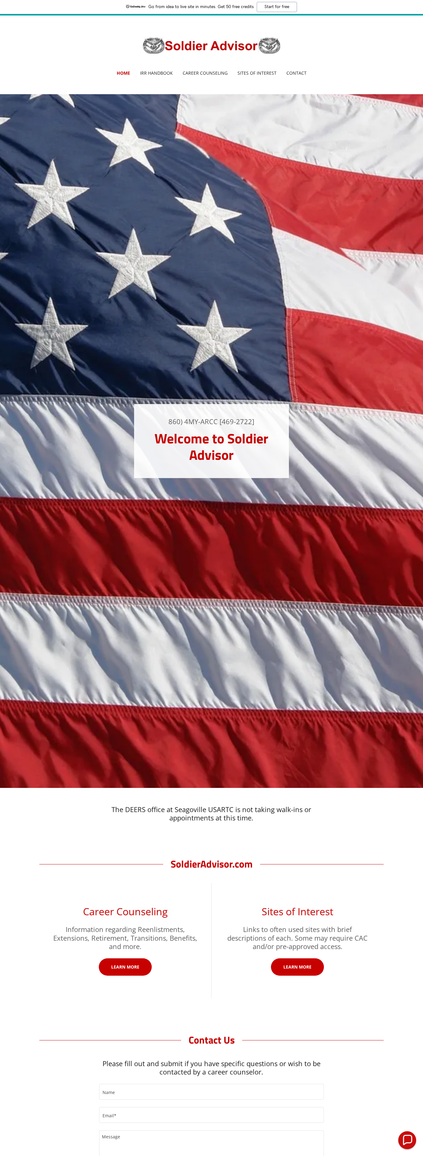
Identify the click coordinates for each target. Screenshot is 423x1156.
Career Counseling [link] (205, 73)
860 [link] (174, 421)
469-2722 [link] (237, 421)
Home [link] (123, 73)
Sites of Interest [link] (257, 73)
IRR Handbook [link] (156, 73)
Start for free (276, 7)
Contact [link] (296, 73)
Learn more (125, 967)
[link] (212, 46)
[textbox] (211, 1092)
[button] (407, 1140)
